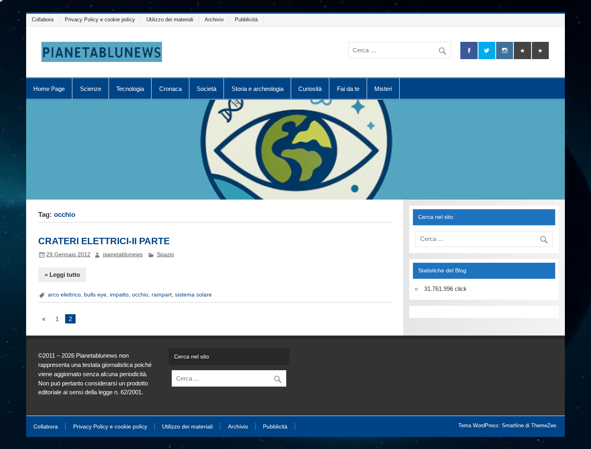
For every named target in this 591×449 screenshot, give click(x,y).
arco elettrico (64, 295)
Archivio (214, 19)
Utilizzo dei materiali (169, 19)
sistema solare (193, 295)
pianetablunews (123, 254)
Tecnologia (130, 88)
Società (206, 88)
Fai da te (348, 88)
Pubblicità (246, 19)
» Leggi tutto (62, 274)
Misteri (383, 88)
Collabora (42, 19)
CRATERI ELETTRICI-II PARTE (104, 241)
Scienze (90, 88)
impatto (119, 295)
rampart (162, 295)
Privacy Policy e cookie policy (100, 19)
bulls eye (95, 295)
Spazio (165, 254)
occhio (140, 295)
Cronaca (170, 88)
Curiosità (310, 88)
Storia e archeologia (257, 88)
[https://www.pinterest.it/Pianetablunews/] (522, 50)
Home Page (49, 88)
